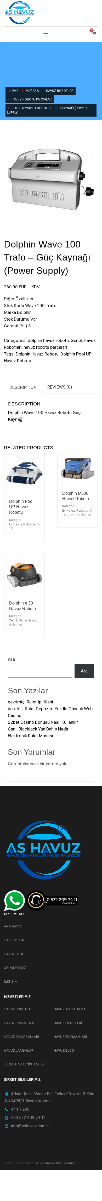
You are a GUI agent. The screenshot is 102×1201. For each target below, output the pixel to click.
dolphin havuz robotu (48, 340)
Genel (76, 340)
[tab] (23, 387)
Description (23, 387)
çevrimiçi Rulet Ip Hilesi (30, 701)
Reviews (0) (59, 387)
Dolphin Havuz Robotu (37, 354)
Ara (11, 659)
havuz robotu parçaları (45, 347)
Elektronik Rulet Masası (30, 735)
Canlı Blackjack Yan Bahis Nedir (38, 729)
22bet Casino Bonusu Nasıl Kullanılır (43, 722)
